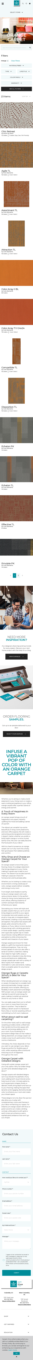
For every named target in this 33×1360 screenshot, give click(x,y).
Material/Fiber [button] (15, 65)
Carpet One (5, 20)
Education (8, 1332)
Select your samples (15, 734)
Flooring (14, 20)
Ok (16, 1353)
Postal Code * (6, 1213)
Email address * (7, 1201)
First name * (6, 1146)
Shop (6, 1316)
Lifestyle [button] (23, 71)
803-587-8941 (8, 1299)
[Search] (30, 47)
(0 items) (29, 3)
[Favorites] (26, 4)
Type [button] (7, 71)
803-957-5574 (24, 1303)
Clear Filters (15, 61)
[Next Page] (22, 575)
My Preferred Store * (8, 1225)
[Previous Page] (10, 575)
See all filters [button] (15, 89)
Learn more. (12, 1350)
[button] (23, 4)
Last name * (6, 1159)
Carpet (22, 20)
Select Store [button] (15, 12)
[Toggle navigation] (2, 3)
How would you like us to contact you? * (15, 1177)
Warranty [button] (15, 83)
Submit (16, 1273)
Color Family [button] (15, 77)
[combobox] (14, 47)
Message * (5, 1236)
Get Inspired (9, 1324)
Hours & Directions (8, 1301)
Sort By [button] (25, 96)
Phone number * (7, 1189)
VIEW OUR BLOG (14, 656)
